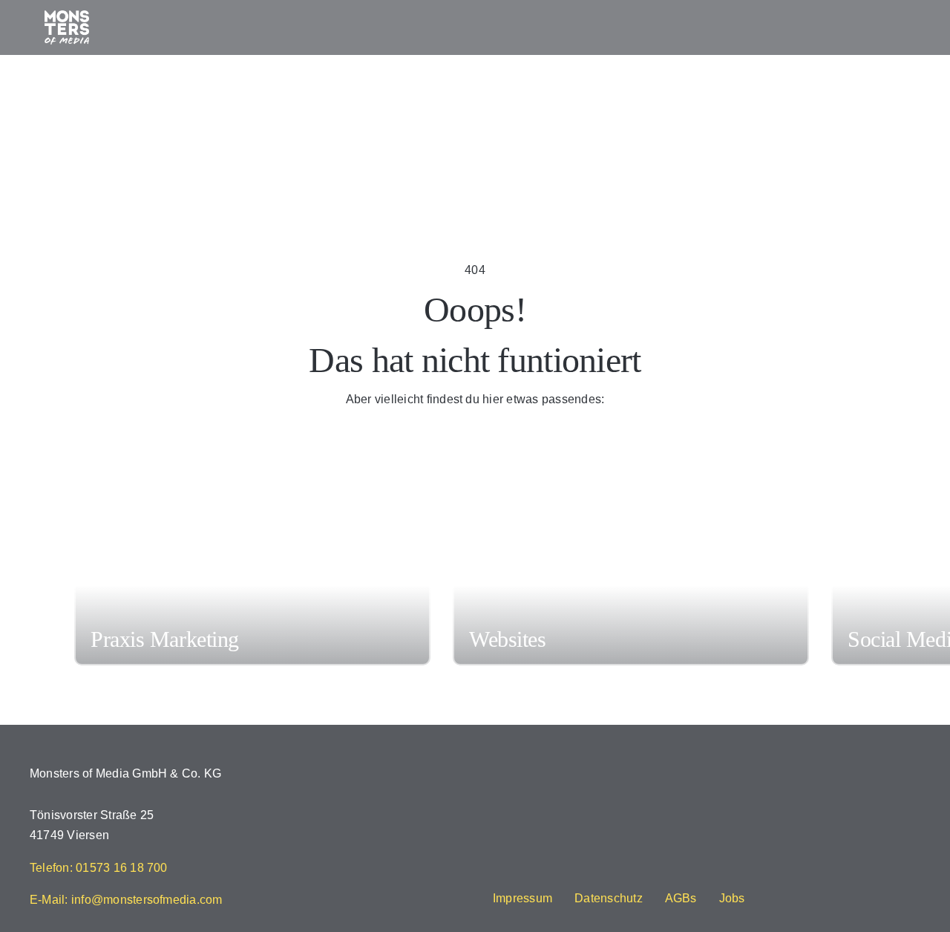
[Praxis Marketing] (252, 585)
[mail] (616, 869)
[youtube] (569, 869)
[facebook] (497, 869)
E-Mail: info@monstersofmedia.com (126, 899)
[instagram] (521, 869)
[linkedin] (593, 869)
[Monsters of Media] (67, 16)
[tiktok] (544, 869)
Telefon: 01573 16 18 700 (99, 867)
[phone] (640, 869)
